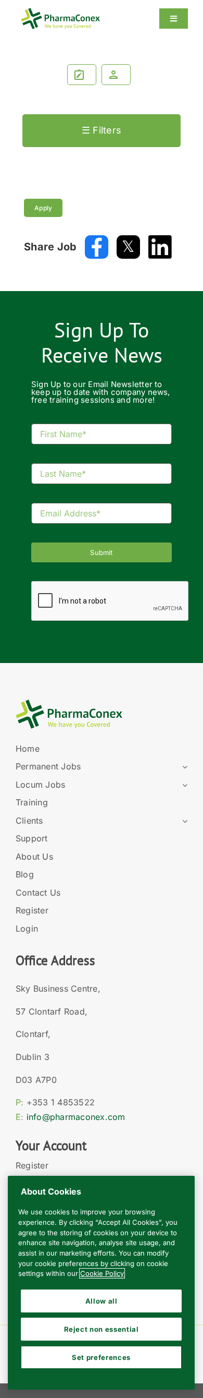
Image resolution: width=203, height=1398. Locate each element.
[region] (101, 1283)
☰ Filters (101, 130)
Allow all (101, 1301)
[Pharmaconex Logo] (60, 12)
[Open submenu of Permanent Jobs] (182, 767)
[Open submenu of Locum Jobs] (182, 785)
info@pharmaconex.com (76, 1117)
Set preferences (101, 1357)
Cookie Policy (102, 1273)
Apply (43, 208)
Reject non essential (101, 1329)
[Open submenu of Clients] (182, 821)
